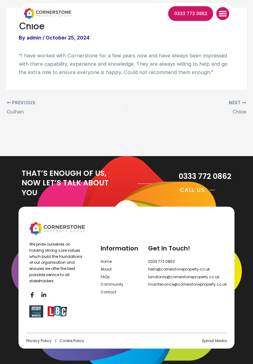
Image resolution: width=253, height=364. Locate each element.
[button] (222, 13)
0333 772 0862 (205, 176)
